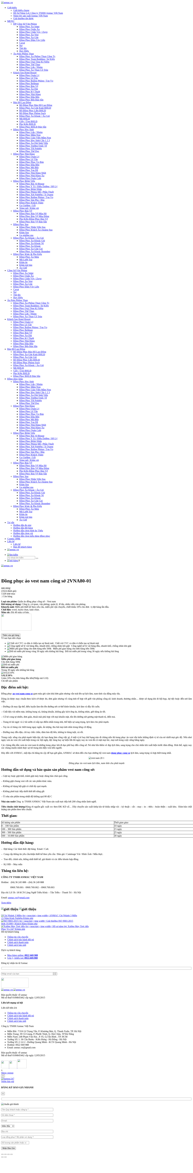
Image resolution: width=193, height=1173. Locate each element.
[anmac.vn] (7, 2)
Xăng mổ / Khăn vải (29, 208)
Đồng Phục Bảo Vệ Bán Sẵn (33, 221)
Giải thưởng (52, 921)
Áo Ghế (23, 267)
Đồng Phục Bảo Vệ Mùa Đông (34, 216)
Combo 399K (13, 538)
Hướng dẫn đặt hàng (23, 528)
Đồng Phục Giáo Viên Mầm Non (35, 137)
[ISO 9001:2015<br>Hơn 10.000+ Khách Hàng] (23, 921)
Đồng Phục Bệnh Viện (24, 181)
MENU (10, 21)
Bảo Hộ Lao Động (22, 102)
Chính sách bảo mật (16, 945)
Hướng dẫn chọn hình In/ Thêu (28, 530)
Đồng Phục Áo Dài (28, 89)
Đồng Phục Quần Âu (29, 29)
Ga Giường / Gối (27, 205)
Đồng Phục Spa (20, 224)
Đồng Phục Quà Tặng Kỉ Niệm (34, 62)
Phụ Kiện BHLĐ (27, 124)
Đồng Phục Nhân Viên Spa (32, 227)
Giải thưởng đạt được (23, 18)
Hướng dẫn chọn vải (23, 533)
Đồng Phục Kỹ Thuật (29, 91)
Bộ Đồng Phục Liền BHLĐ (32, 110)
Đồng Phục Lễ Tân (28, 78)
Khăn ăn (23, 262)
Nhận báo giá (7, 1081)
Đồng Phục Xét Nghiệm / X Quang (36, 194)
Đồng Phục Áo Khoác (30, 246)
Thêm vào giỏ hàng (10, 635)
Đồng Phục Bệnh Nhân (30, 189)
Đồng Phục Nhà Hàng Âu (31, 175)
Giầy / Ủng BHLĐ (28, 121)
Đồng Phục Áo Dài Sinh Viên (33, 143)
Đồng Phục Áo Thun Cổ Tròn (33, 70)
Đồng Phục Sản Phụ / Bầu (31, 200)
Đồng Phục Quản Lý (29, 75)
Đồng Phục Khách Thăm (31, 202)
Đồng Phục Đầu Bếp (29, 97)
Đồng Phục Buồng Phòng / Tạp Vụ (36, 80)
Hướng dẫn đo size (22, 525)
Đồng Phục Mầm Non (30, 135)
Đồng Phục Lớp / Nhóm (31, 67)
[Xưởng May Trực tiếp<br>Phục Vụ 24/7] (26, 926)
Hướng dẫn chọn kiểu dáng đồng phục (31, 536)
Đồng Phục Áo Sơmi (29, 26)
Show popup (7, 1073)
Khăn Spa (24, 232)
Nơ (20, 45)
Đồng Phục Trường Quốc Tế (33, 146)
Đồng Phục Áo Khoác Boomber (34, 251)
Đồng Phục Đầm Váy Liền (32, 40)
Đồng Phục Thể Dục (29, 151)
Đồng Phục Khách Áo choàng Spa (35, 230)
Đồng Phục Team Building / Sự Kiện (37, 59)
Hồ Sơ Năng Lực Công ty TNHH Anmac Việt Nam (38, 13)
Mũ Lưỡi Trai (25, 259)
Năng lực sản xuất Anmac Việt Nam (30, 15)
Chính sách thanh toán (17, 942)
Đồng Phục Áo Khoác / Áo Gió (34, 116)
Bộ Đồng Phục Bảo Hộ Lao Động (35, 105)
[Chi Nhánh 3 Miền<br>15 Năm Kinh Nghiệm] (25, 915)
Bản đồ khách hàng (22, 547)
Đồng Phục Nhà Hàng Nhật (32, 173)
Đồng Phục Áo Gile (28, 37)
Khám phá (28, 918)
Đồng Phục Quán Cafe (30, 178)
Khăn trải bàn (25, 265)
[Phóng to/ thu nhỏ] (11, 1154)
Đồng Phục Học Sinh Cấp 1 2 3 (34, 140)
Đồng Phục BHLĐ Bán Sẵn (32, 127)
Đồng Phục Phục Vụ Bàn (31, 162)
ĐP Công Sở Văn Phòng (25, 24)
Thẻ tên (23, 48)
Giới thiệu (12, 7)
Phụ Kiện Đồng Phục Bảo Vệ (33, 219)
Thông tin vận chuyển (17, 937)
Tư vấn (10, 522)
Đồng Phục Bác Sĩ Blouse (31, 183)
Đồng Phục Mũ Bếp (29, 167)
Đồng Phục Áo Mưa (29, 257)
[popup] (7, 1078)
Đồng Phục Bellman (29, 83)
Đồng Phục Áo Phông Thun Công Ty (37, 56)
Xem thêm (6, 902)
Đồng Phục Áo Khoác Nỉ (31, 243)
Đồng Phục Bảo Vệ (28, 86)
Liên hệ (10, 541)
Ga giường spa (26, 235)
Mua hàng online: (22, 955)
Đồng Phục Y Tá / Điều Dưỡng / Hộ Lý (38, 186)
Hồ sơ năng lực (60, 926)
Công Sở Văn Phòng (17, 270)
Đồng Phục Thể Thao (29, 64)
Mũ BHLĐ (24, 118)
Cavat (22, 43)
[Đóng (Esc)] (2, 1154)
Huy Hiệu (24, 51)
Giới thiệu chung (21, 10)
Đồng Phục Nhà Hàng (30, 94)
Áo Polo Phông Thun (23, 53)
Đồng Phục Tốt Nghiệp (30, 148)
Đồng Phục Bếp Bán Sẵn (31, 99)
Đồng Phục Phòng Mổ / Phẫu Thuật (36, 192)
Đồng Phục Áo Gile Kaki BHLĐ (35, 108)
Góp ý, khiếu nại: (22, 958)
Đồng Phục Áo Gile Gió (31, 248)
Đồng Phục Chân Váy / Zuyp (33, 32)
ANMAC (54, 915)
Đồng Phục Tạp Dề (28, 170)
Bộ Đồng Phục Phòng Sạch (32, 113)
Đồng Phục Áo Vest (28, 34)
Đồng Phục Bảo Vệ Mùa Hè (33, 213)
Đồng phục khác (15, 379)
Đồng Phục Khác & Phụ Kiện (27, 254)
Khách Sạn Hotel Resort (24, 72)
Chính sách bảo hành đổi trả (20, 939)
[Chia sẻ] (5, 1154)
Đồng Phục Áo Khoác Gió (32, 240)
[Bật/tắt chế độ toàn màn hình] (8, 1154)
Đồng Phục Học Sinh (23, 129)
